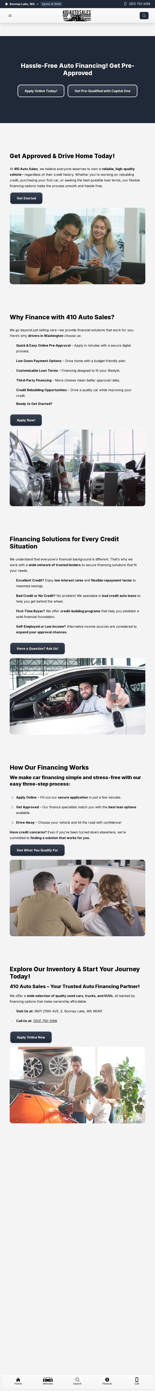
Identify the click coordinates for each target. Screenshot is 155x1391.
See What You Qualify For (37, 850)
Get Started (26, 198)
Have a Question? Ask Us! (37, 649)
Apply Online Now (31, 1037)
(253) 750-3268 (139, 3)
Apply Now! (26, 420)
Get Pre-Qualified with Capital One (102, 91)
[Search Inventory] (144, 15)
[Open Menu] (10, 15)
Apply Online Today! (41, 91)
